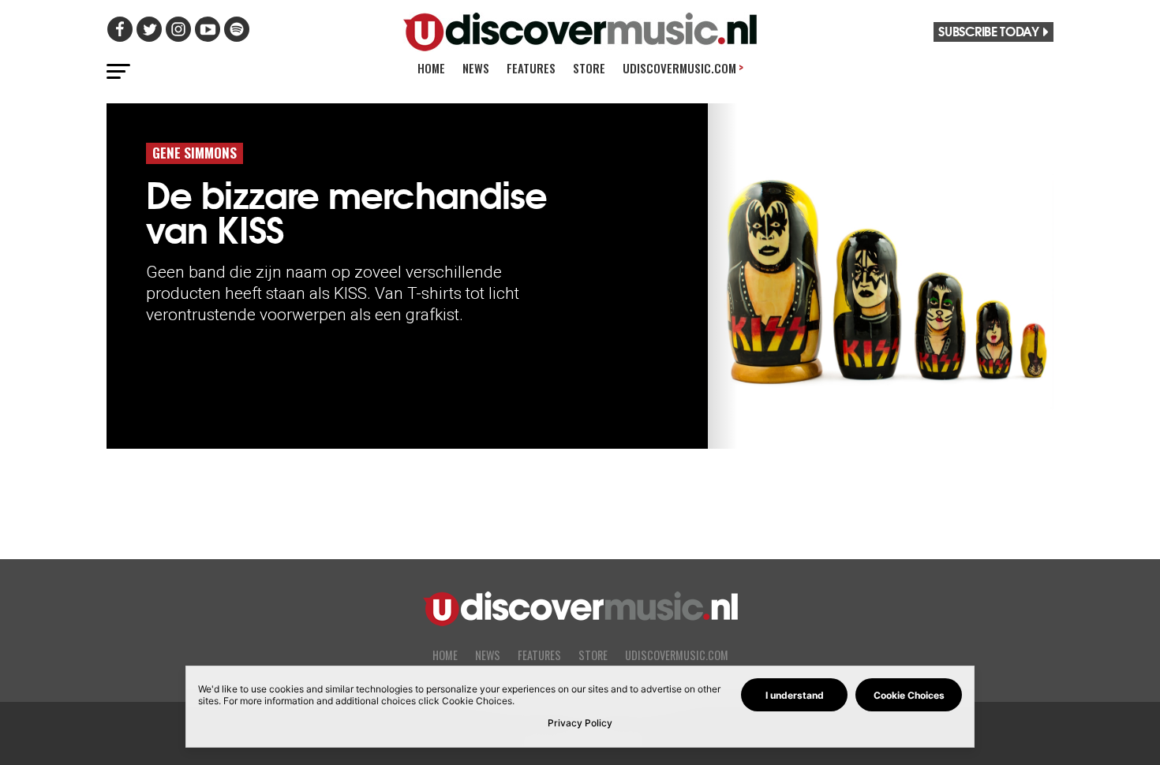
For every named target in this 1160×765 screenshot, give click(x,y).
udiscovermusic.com (676, 655)
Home (431, 67)
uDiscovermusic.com (683, 67)
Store (589, 67)
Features (531, 67)
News (475, 67)
